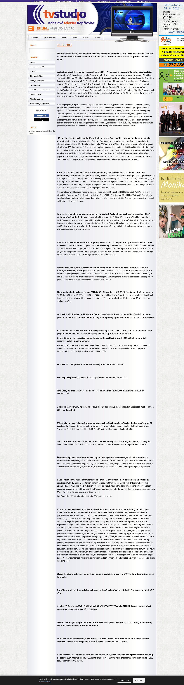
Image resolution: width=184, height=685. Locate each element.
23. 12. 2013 (64, 45)
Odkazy (98, 37)
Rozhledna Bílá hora (123, 1)
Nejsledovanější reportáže (39, 103)
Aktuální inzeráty (36, 99)
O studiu (86, 37)
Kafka (75, 37)
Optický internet (85, 1)
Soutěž (32, 62)
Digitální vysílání (103, 1)
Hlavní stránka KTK (41, 1)
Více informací (45, 681)
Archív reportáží (50, 37)
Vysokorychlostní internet (64, 1)
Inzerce (64, 37)
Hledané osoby (35, 85)
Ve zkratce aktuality (37, 67)
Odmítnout (124, 680)
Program (33, 71)
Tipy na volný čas (36, 76)
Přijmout (138, 680)
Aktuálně (34, 37)
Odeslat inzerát (35, 94)
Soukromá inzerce (143, 1)
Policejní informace (37, 80)
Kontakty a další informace (40, 89)
